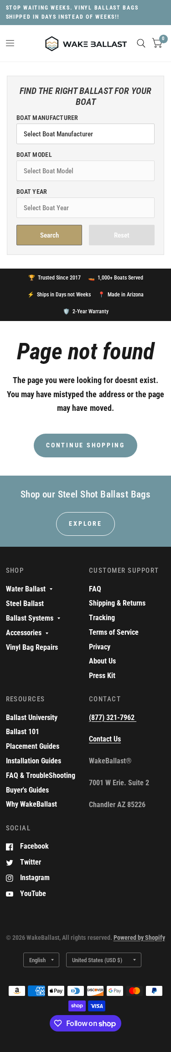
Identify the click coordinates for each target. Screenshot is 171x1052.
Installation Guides (33, 761)
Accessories (23, 632)
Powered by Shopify (139, 937)
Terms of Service (114, 632)
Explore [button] (85, 523)
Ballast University (31, 717)
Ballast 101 (22, 731)
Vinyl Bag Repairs (32, 647)
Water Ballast (26, 589)
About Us (102, 661)
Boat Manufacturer (47, 117)
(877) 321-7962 (112, 717)
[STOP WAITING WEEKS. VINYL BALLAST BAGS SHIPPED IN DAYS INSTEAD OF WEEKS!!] (86, 12)
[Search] (141, 43)
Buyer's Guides (27, 790)
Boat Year (31, 191)
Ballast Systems (29, 618)
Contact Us (105, 739)
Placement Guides (32, 746)
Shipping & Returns (117, 603)
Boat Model (34, 154)
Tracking (102, 617)
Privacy (99, 647)
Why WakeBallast (31, 804)
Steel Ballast (25, 603)
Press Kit (102, 675)
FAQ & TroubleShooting (40, 775)
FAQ (95, 589)
